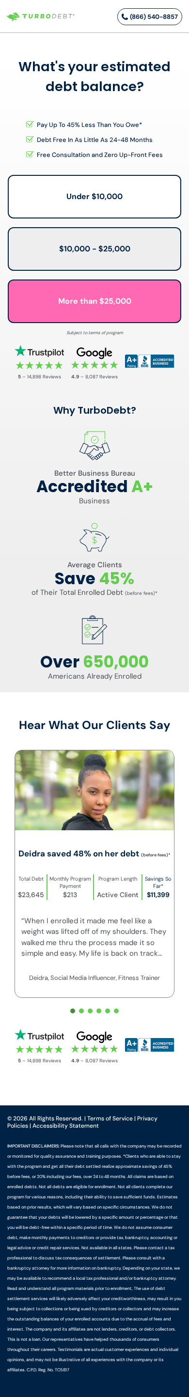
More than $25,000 (94, 301)
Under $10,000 (94, 196)
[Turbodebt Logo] (41, 16)
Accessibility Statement (65, 1126)
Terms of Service (110, 1118)
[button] (72, 1011)
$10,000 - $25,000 (94, 249)
